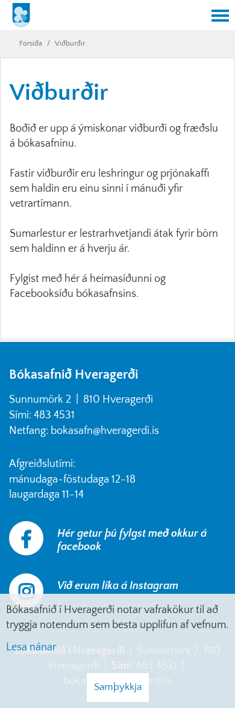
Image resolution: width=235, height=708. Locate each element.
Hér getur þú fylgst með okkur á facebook (132, 540)
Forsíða (30, 43)
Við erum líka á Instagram (117, 586)
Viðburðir (70, 43)
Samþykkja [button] (118, 687)
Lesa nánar (31, 647)
